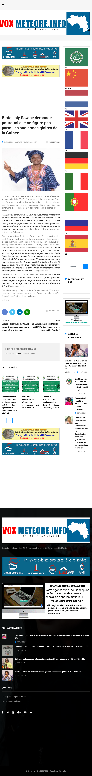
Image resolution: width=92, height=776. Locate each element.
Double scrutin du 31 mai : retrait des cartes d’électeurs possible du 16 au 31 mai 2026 (49, 646)
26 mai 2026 (81, 413)
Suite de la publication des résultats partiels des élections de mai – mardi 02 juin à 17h (51, 402)
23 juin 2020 (8, 142)
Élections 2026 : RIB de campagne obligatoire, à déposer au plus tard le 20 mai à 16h (48, 672)
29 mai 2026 (81, 394)
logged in (18, 353)
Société (34, 142)
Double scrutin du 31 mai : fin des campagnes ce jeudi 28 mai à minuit (81, 384)
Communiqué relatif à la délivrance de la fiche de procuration (81, 403)
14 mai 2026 (21, 642)
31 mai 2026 (83, 372)
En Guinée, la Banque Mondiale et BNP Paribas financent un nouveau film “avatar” (46, 325)
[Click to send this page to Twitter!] (12, 312)
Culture (18, 142)
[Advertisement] (31, 93)
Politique (26, 142)
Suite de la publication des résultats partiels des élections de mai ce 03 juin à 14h (30, 402)
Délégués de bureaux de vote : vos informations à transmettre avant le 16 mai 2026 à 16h (50, 659)
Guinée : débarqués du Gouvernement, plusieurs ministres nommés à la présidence (15, 325)
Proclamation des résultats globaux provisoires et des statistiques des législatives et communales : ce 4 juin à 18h (9, 405)
